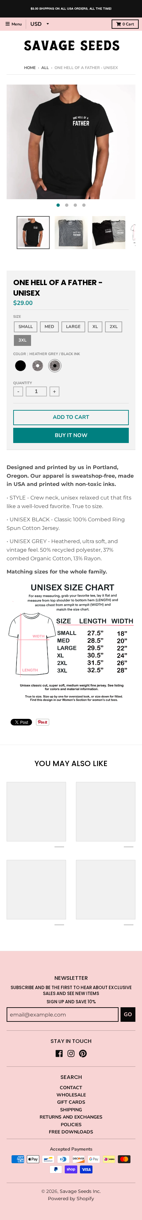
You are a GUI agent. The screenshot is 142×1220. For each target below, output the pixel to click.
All (45, 67)
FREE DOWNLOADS (71, 1132)
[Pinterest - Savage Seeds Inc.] (83, 1053)
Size (17, 316)
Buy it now (71, 435)
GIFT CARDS (71, 1102)
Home (30, 67)
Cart (128, 24)
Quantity (22, 383)
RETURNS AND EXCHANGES (71, 1117)
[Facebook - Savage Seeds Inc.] (59, 1053)
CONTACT (71, 1088)
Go (128, 1014)
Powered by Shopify (71, 1199)
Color (46, 353)
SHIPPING (71, 1110)
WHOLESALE (71, 1095)
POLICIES (71, 1125)
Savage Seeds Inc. (80, 1191)
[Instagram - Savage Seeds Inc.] (71, 1053)
